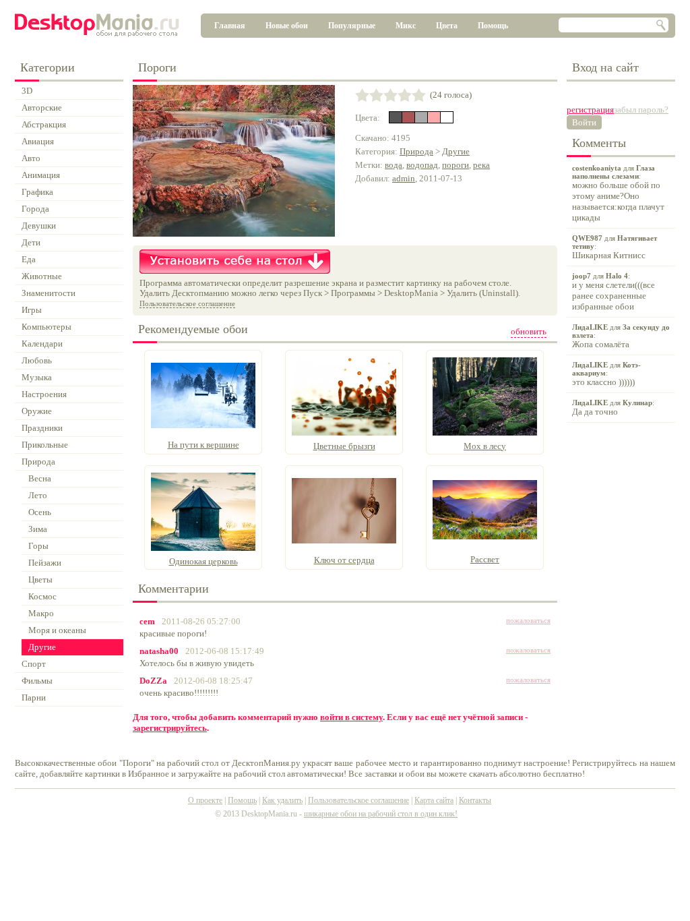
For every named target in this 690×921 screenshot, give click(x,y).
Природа (416, 151)
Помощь (493, 25)
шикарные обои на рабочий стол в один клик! (381, 814)
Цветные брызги (344, 446)
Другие (456, 151)
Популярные (351, 25)
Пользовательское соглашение (187, 303)
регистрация (590, 110)
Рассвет (484, 559)
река (481, 165)
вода (393, 165)
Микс (406, 25)
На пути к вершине (203, 445)
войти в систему (351, 717)
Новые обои (286, 25)
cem (147, 621)
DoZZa (153, 681)
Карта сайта (433, 800)
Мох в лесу (485, 446)
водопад (422, 165)
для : (618, 193)
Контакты (475, 800)
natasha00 (159, 651)
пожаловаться (528, 620)
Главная (229, 25)
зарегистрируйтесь (170, 728)
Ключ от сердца (344, 560)
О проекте (205, 800)
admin (403, 178)
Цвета (447, 25)
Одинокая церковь (203, 561)
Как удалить (282, 800)
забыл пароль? (641, 110)
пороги (455, 165)
